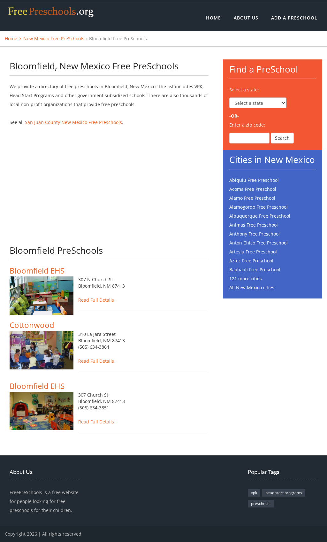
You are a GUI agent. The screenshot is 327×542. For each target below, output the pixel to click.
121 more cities (245, 278)
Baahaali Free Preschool (254, 270)
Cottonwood (32, 325)
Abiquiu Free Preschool (254, 180)
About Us (246, 18)
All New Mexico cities (251, 287)
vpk (254, 492)
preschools (260, 503)
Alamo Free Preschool (252, 198)
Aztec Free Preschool (251, 261)
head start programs (283, 492)
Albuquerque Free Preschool (259, 216)
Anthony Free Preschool (254, 234)
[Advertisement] (109, 181)
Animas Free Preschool (253, 225)
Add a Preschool (294, 18)
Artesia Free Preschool (253, 252)
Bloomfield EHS (37, 270)
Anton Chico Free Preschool (258, 243)
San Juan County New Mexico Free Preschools (73, 122)
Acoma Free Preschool (252, 189)
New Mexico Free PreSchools (53, 38)
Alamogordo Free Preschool (258, 207)
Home (213, 18)
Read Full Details (96, 300)
